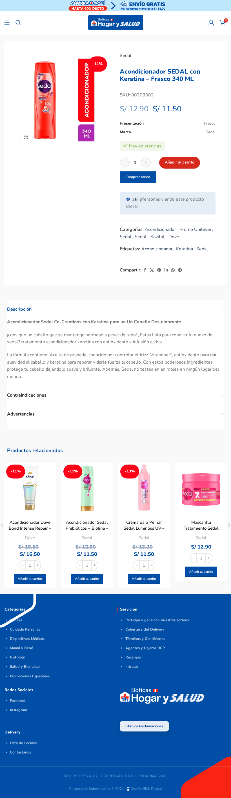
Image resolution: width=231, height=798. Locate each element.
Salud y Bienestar (25, 666)
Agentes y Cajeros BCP (145, 648)
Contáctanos (20, 752)
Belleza (16, 620)
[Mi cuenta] (211, 22)
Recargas (133, 657)
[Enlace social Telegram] (180, 270)
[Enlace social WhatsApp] (173, 270)
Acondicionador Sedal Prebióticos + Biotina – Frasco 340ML (87, 528)
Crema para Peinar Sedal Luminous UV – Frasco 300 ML (144, 528)
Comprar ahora (137, 177)
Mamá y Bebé (21, 648)
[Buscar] (18, 22)
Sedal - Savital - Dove (157, 237)
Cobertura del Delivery (144, 629)
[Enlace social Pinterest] (159, 270)
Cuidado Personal (25, 629)
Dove (30, 538)
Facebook (18, 700)
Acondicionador (160, 229)
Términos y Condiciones (145, 638)
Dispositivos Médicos (27, 638)
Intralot (131, 666)
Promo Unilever (195, 229)
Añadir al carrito (179, 162)
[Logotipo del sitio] (115, 22)
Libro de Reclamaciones (144, 726)
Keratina (184, 249)
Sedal (125, 55)
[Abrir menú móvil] (7, 22)
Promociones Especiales (30, 676)
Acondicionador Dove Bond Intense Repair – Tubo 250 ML (30, 528)
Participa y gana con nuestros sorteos (157, 620)
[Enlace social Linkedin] (166, 270)
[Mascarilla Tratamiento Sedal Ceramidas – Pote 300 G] (201, 488)
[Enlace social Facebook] (144, 270)
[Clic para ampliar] (26, 137)
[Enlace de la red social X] (152, 270)
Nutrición (17, 657)
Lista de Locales (23, 743)
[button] (30, 579)
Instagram (18, 710)
